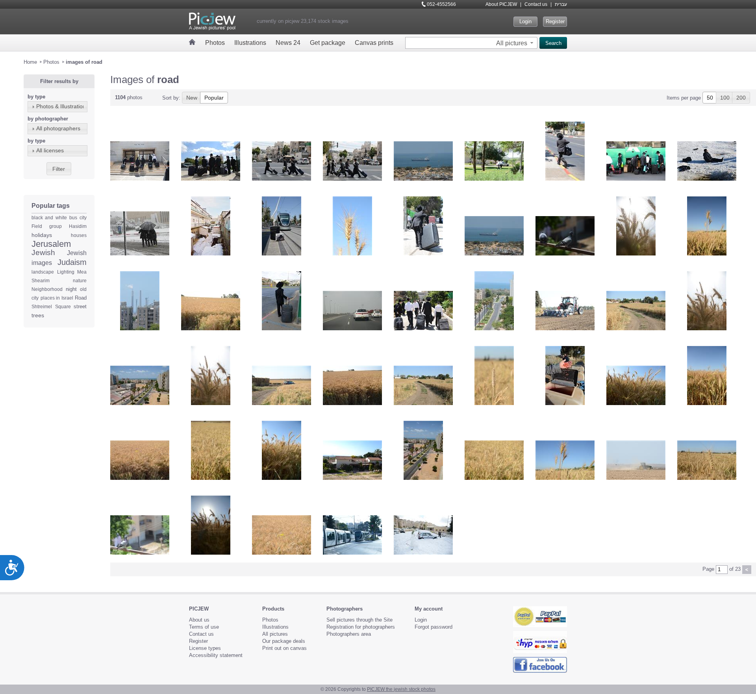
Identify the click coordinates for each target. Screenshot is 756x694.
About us (199, 620)
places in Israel (57, 298)
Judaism (72, 262)
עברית (561, 4)
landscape (43, 272)
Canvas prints (374, 42)
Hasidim (78, 226)
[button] (515, 43)
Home (30, 62)
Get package (327, 42)
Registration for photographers (360, 627)
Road (81, 298)
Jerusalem (51, 244)
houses (79, 235)
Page (708, 569)
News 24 (288, 42)
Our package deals (283, 641)
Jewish (43, 252)
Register (555, 21)
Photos (215, 42)
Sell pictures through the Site (359, 620)
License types (205, 648)
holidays (42, 235)
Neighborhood (47, 289)
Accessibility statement (216, 655)
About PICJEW (501, 4)
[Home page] (192, 42)
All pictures (275, 634)
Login (525, 21)
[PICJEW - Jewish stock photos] (212, 21)
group (55, 226)
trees (38, 315)
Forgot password (433, 627)
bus (73, 217)
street (80, 306)
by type (36, 96)
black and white (49, 217)
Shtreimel (42, 306)
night (71, 289)
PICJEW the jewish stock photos (401, 689)
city (83, 217)
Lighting (65, 272)
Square (63, 306)
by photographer (48, 118)
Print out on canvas (284, 648)
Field (37, 226)
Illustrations (250, 42)
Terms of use (204, 627)
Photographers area (348, 634)
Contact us (535, 4)
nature (80, 280)
